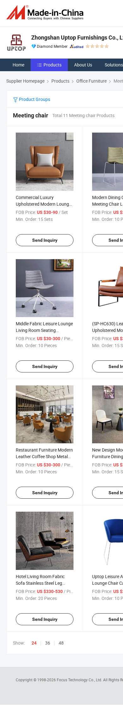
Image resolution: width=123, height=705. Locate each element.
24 (34, 643)
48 (61, 643)
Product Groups (34, 99)
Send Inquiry (44, 240)
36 (47, 643)
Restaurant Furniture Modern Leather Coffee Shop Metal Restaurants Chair (44, 456)
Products (53, 65)
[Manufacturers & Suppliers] (46, 12)
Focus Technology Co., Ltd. (80, 679)
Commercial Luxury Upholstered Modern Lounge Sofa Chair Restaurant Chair (43, 204)
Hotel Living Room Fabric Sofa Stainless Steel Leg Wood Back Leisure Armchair (44, 583)
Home (18, 65)
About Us (83, 65)
